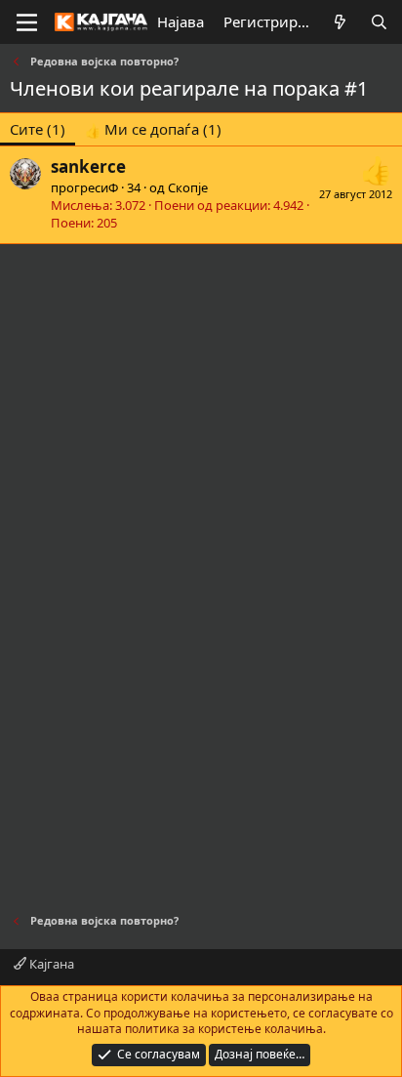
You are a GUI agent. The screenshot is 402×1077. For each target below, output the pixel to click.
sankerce (88, 166)
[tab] (153, 129)
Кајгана (50, 964)
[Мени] (27, 22)
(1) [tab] (37, 129)
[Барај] (379, 22)
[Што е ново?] (340, 22)
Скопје (188, 187)
